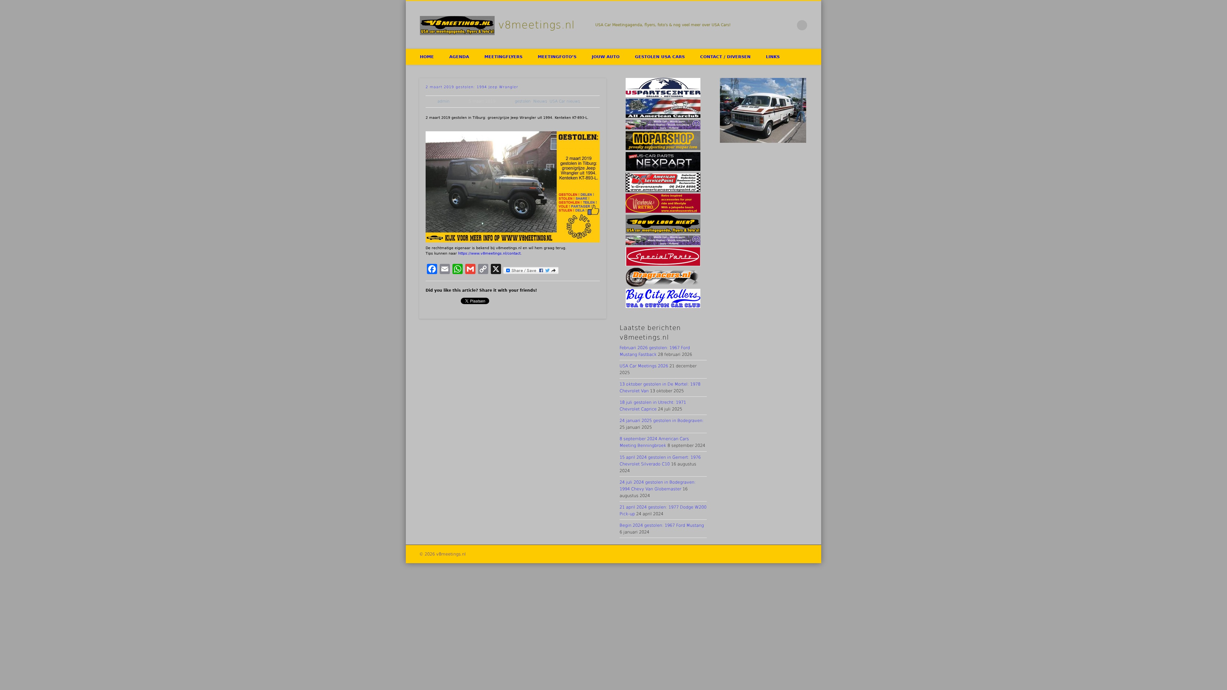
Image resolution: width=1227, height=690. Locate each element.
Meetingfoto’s (557, 56)
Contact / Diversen (725, 56)
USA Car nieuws (565, 101)
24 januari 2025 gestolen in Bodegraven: (662, 420)
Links (773, 56)
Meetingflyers (503, 56)
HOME (427, 56)
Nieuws (540, 101)
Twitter (775, 25)
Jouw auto (606, 56)
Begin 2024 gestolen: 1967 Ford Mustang (662, 525)
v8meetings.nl (536, 25)
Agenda (459, 56)
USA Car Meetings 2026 (644, 366)
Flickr (789, 25)
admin (443, 101)
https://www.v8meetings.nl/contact (489, 253)
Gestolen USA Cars (660, 56)
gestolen (523, 101)
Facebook (762, 25)
